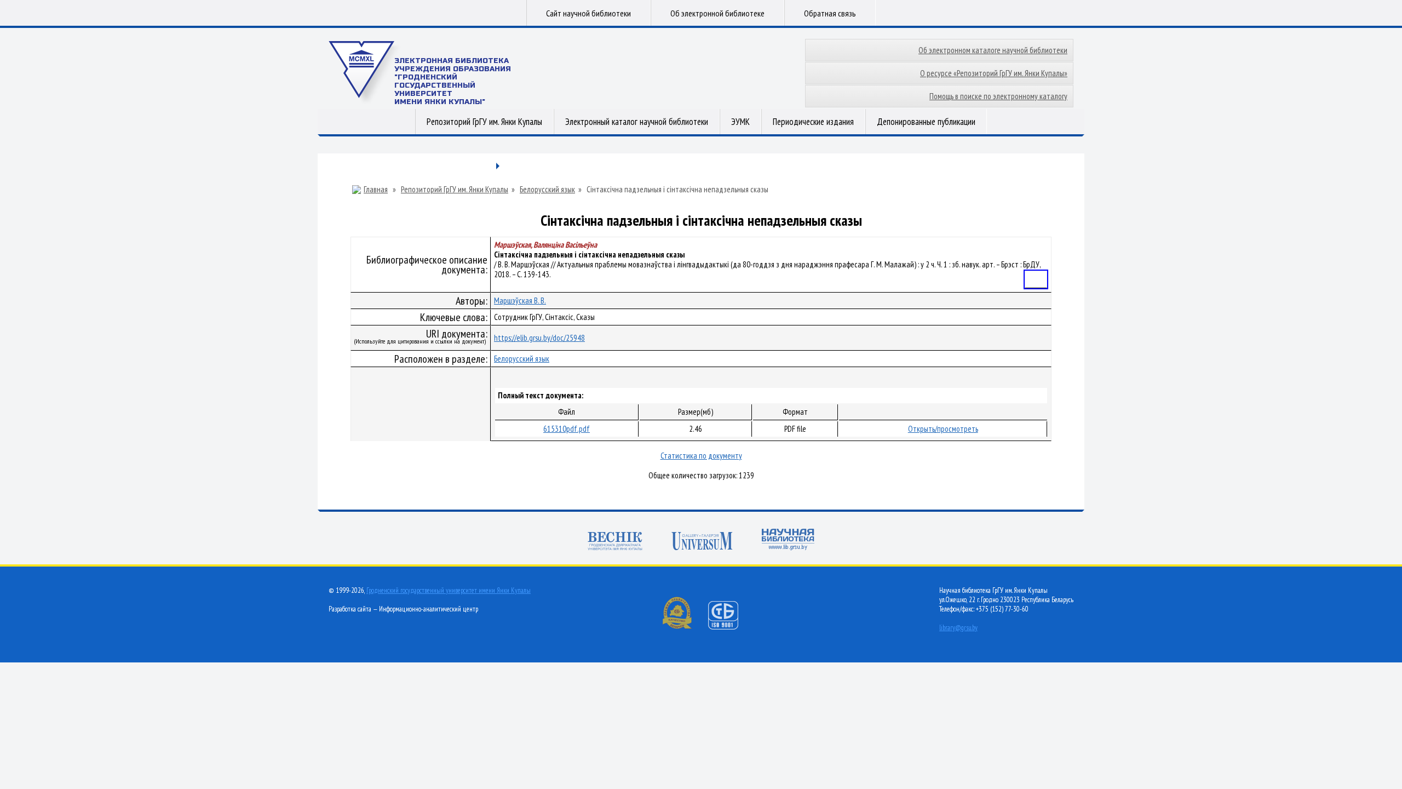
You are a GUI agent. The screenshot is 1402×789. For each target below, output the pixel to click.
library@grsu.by (958, 627)
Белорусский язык (547, 189)
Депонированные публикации (926, 122)
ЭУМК (740, 122)
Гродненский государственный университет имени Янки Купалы (448, 590)
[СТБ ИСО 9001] (730, 627)
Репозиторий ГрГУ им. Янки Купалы (484, 122)
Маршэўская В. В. (520, 300)
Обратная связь (830, 13)
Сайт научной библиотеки (588, 13)
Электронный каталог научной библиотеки (636, 122)
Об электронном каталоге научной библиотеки (992, 50)
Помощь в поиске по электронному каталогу (998, 96)
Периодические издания (813, 122)
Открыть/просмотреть (943, 429)
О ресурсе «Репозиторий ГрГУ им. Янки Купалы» (993, 73)
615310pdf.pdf (566, 429)
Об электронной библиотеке (717, 13)
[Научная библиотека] (788, 540)
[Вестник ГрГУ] (615, 542)
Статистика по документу (701, 455)
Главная (376, 189)
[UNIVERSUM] (702, 542)
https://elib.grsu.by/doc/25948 (539, 338)
